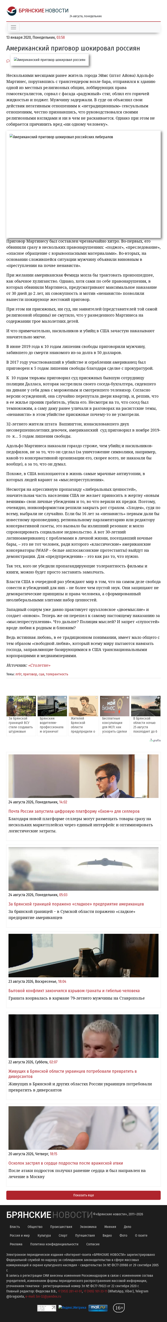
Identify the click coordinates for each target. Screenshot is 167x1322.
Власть (15, 1227)
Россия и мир (20, 1235)
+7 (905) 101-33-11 (95, 1291)
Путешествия (85, 1235)
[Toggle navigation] (13, 27)
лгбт (18, 674)
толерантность (57, 674)
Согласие (93, 1244)
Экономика (88, 1227)
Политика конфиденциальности (54, 1244)
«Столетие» (39, 665)
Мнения (110, 1227)
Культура (44, 1235)
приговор (30, 674)
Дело (127, 1227)
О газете (141, 1235)
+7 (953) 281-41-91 (70, 1291)
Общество (35, 1227)
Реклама (16, 1244)
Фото (123, 1235)
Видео (107, 1235)
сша (41, 674)
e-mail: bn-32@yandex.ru (43, 1296)
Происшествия (61, 1227)
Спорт (63, 1235)
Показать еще (83, 1195)
